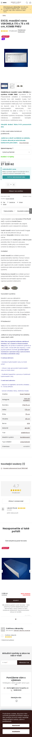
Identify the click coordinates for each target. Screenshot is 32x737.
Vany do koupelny (26, 399)
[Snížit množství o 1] (8, 184)
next (30, 571)
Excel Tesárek (10, 198)
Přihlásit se (24, 662)
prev (1, 571)
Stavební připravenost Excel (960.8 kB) (15, 468)
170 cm (27, 410)
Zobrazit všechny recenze (22, 630)
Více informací (24, 143)
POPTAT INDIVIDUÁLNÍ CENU (16, 177)
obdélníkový (25, 433)
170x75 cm (26, 405)
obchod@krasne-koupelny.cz (18, 688)
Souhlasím (16, 732)
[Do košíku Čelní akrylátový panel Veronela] (16, 600)
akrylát (27, 428)
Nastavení (16, 725)
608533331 (18, 690)
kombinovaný (25, 437)
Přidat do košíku (16, 191)
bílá (28, 423)
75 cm (27, 414)
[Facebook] (17, 701)
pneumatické (25, 442)
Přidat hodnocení (16, 501)
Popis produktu (8, 211)
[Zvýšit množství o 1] (13, 184)
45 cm (27, 419)
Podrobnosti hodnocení (22, 31)
